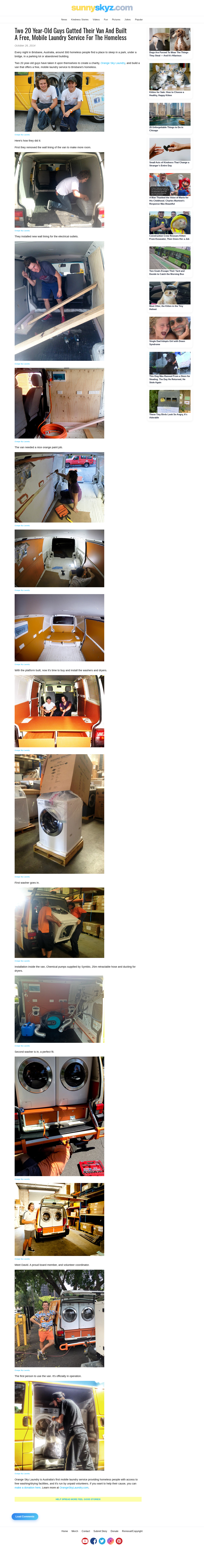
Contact (86, 1531)
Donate (114, 1531)
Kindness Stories (80, 19)
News (64, 19)
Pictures (116, 19)
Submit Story (100, 1531)
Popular (139, 19)
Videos (96, 19)
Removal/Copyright (132, 1531)
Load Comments (25, 1516)
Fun (106, 19)
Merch (75, 1531)
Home (65, 1531)
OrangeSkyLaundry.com (74, 1487)
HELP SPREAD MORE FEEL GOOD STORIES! (78, 1499)
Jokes (128, 19)
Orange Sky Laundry (113, 63)
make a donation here (28, 1487)
